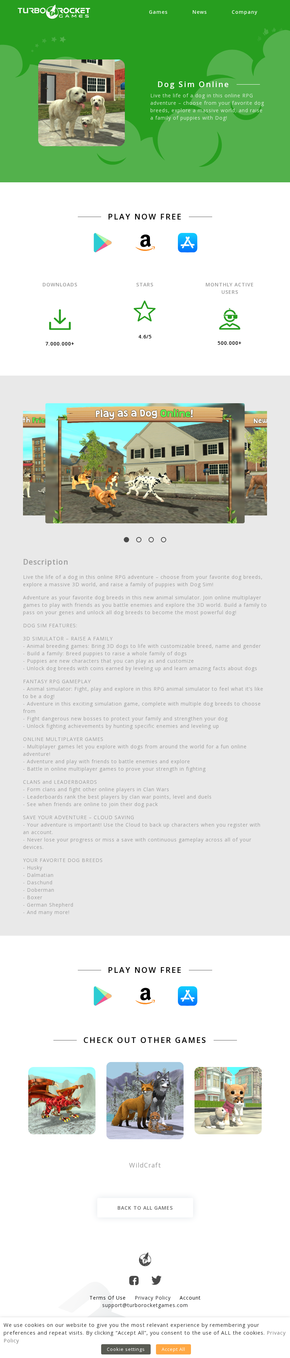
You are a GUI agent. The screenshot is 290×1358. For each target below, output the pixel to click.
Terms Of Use (107, 1297)
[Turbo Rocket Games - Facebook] (134, 1281)
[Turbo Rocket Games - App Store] (187, 242)
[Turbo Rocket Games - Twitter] (156, 1281)
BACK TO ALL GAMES (145, 1207)
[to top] (145, 1260)
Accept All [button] (173, 1349)
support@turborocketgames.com (145, 1305)
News (199, 11)
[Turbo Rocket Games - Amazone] (145, 242)
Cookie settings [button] (126, 1349)
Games (158, 11)
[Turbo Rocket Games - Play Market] (102, 242)
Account (190, 1297)
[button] (126, 539)
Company (245, 11)
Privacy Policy (153, 1297)
